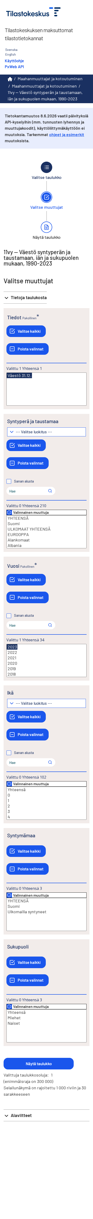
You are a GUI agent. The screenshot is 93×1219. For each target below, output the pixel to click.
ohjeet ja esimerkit (66, 134)
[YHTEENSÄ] (46, 518)
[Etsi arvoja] (50, 491)
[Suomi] (46, 523)
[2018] (46, 674)
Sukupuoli (18, 946)
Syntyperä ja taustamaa (32, 421)
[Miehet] (46, 1017)
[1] (46, 800)
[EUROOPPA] (46, 534)
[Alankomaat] (46, 540)
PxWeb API (14, 66)
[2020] (46, 663)
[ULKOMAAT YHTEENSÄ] (46, 529)
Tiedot (14, 317)
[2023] (12, 647)
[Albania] (46, 545)
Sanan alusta (24, 481)
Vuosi (13, 566)
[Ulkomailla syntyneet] (46, 911)
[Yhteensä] (46, 789)
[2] (46, 806)
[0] (46, 795)
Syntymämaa (21, 835)
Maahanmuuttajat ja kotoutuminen (50, 78)
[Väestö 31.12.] (19, 375)
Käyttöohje (14, 60)
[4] (46, 817)
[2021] (46, 657)
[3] (46, 811)
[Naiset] (46, 1023)
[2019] (46, 668)
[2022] (46, 652)
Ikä (10, 693)
